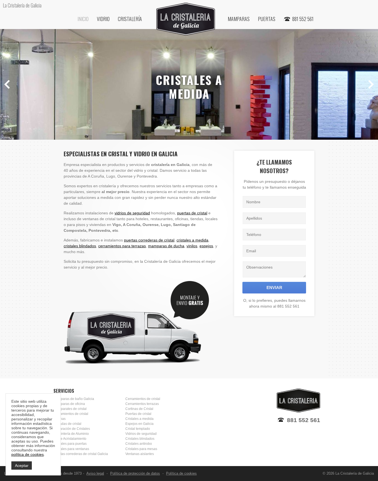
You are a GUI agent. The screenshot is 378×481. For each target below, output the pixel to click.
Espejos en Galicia (139, 424)
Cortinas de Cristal (139, 409)
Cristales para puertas (70, 444)
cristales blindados (80, 246)
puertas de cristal (192, 213)
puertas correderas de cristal (149, 240)
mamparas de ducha (166, 246)
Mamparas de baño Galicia (73, 399)
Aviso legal (95, 473)
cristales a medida (192, 240)
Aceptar (22, 465)
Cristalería (130, 18)
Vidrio (103, 18)
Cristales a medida (139, 419)
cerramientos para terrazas (122, 246)
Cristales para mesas (141, 449)
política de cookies (27, 454)
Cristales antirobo (138, 444)
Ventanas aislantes (139, 454)
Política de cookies (181, 473)
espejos (206, 246)
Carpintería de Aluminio (71, 434)
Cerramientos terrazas (142, 404)
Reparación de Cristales (71, 429)
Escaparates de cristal (70, 409)
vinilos (192, 246)
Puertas (266, 18)
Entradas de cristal (67, 424)
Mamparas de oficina (69, 404)
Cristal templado (137, 429)
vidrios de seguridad (132, 213)
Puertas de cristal (138, 414)
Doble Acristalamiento (69, 439)
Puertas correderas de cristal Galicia (80, 454)
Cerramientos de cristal (70, 414)
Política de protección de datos (135, 473)
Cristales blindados (139, 439)
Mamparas (239, 18)
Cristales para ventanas (71, 449)
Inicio (83, 18)
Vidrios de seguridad (141, 434)
